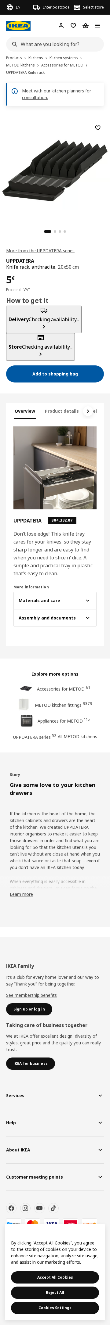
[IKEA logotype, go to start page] (18, 26)
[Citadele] (70, 1223)
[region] (55, 169)
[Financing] (13, 1223)
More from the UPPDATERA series (40, 250)
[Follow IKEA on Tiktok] (53, 1208)
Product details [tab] (62, 411)
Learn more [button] (21, 894)
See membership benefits (31, 995)
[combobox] (53, 44)
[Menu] (98, 26)
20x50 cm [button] (68, 267)
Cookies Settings (55, 1307)
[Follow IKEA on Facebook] (11, 1208)
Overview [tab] (25, 411)
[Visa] (51, 1223)
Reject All (55, 1292)
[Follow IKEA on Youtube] (39, 1208)
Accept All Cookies (55, 1277)
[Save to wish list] (98, 128)
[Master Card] (32, 1223)
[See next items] (88, 411)
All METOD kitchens (77, 736)
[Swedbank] (89, 1223)
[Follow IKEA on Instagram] (25, 1208)
